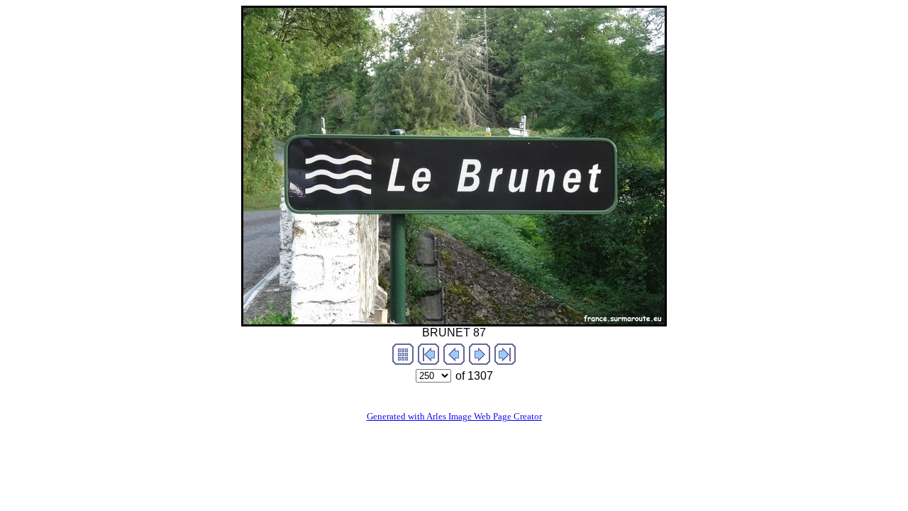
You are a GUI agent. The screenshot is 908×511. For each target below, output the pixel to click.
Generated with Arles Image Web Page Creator (454, 416)
